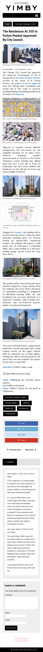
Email (7, 620)
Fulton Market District (29, 78)
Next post (29, 449)
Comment (8, 595)
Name (7, 613)
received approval (31, 83)
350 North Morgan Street (15, 397)
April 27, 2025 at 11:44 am (23, 473)
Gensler (18, 232)
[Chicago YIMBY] (21, 6)
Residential (23, 408)
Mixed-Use (9, 408)
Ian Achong (9, 69)
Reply (9, 476)
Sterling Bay (18, 94)
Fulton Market (11, 403)
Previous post (15, 449)
